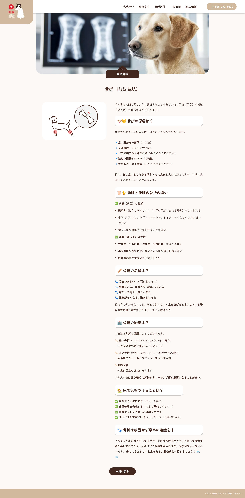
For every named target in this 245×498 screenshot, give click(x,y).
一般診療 (175, 6)
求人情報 (191, 6)
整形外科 (160, 6)
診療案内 (144, 6)
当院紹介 (128, 6)
